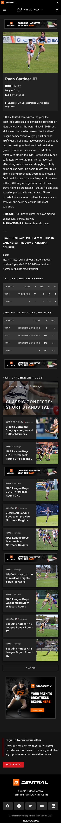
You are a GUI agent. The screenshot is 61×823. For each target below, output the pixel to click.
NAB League (11, 508)
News (8, 447)
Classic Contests (17, 386)
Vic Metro (24, 294)
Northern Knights (29, 328)
